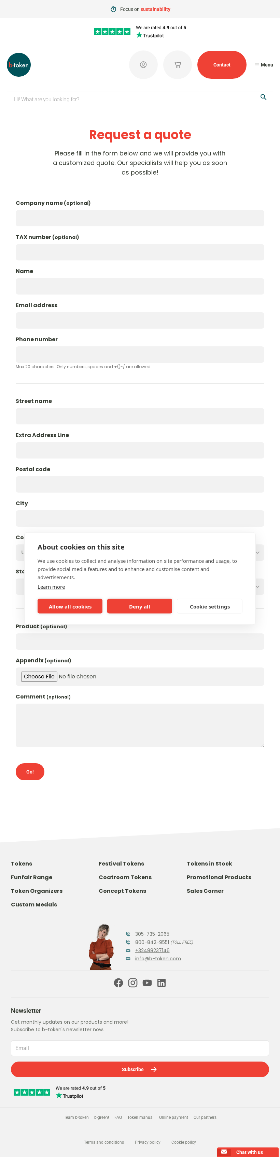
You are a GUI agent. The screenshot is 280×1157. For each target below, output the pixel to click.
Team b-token (76, 1117)
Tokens (21, 864)
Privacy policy (147, 1142)
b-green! (101, 1117)
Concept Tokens (122, 891)
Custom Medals (34, 904)
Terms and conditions (104, 1142)
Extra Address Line (42, 435)
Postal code (33, 469)
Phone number (37, 339)
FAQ (118, 1117)
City (22, 503)
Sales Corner (205, 891)
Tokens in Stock (209, 864)
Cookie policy (183, 1142)
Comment (43, 697)
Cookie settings (210, 606)
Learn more (51, 586)
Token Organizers (36, 891)
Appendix (43, 660)
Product (41, 626)
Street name (34, 401)
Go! (30, 772)
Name (24, 271)
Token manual (140, 1117)
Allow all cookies (70, 606)
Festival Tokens (121, 864)
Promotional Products (219, 877)
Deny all (139, 606)
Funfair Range (31, 877)
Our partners (205, 1117)
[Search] (263, 98)
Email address (36, 305)
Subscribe (133, 1069)
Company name (53, 203)
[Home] (19, 64)
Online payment (173, 1117)
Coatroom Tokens (125, 877)
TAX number (47, 237)
